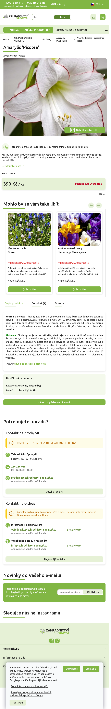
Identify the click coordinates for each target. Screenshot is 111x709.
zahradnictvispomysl (57, 641)
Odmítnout (71, 669)
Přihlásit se (92, 592)
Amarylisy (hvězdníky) (29, 385)
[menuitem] (28, 30)
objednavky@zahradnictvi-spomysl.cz (33, 529)
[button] (29, 279)
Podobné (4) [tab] (39, 303)
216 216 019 (18, 466)
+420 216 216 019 (13, 2)
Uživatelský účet (93, 17)
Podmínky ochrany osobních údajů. (29, 686)
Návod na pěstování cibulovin (30, 363)
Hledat (62, 17)
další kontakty (57, 4)
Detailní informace (11, 166)
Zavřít (8, 194)
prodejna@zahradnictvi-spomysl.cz (32, 477)
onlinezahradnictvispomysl (51, 641)
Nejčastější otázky (54, 559)
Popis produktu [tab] (14, 303)
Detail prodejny (54, 491)
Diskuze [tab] (59, 303)
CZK (98, 4)
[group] (29, 252)
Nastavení (17, 702)
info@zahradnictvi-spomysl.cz (29, 545)
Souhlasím (91, 669)
